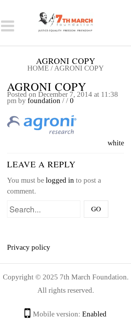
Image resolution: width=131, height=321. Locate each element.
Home (38, 68)
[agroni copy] (42, 125)
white (116, 143)
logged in (60, 180)
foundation (44, 100)
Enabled (94, 314)
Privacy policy (28, 247)
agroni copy (46, 86)
